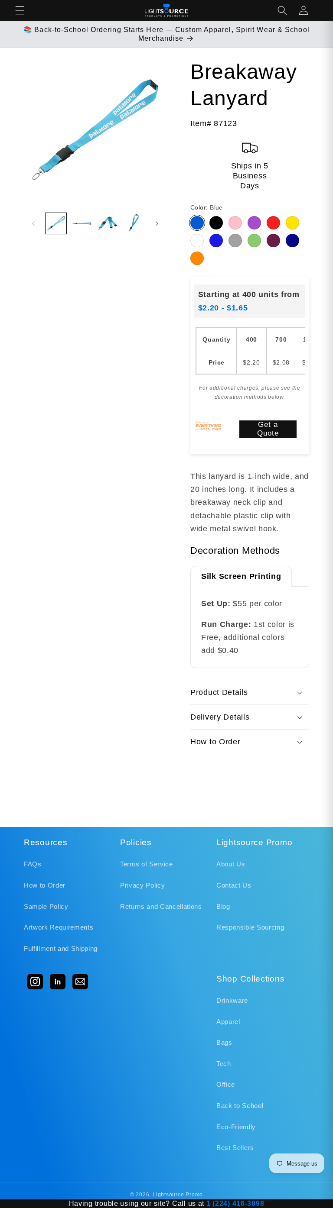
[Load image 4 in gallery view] (133, 223)
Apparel (228, 1021)
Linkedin (57, 981)
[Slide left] (33, 223)
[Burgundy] (273, 240)
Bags (224, 1042)
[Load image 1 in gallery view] (56, 223)
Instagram (35, 981)
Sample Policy (46, 906)
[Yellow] (292, 222)
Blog (223, 906)
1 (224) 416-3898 (235, 1203)
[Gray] (235, 240)
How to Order (44, 885)
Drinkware (232, 1000)
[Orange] (197, 258)
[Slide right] (156, 223)
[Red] (273, 222)
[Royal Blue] (216, 240)
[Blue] (197, 222)
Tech (223, 1063)
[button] (20, 10)
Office (225, 1084)
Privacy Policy (142, 885)
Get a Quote (268, 428)
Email (80, 981)
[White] (197, 240)
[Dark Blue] (292, 240)
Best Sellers (235, 1147)
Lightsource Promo (178, 1195)
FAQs (33, 864)
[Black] (216, 222)
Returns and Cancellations (161, 906)
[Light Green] (254, 240)
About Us (230, 864)
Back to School (239, 1105)
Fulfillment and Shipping (61, 948)
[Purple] (254, 222)
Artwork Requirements (58, 927)
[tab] (241, 576)
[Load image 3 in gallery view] (107, 223)
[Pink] (235, 222)
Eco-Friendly (236, 1126)
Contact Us (233, 885)
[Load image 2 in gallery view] (81, 223)
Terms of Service (146, 864)
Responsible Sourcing (250, 927)
